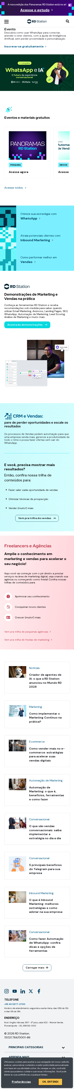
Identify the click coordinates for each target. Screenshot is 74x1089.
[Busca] (67, 21)
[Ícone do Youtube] (14, 991)
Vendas (26, 262)
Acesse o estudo (35, 10)
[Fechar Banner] (69, 5)
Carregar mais (35, 967)
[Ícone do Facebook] (39, 991)
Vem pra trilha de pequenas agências (26, 631)
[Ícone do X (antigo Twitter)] (31, 991)
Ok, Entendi (50, 1081)
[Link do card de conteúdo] (27, 152)
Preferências (21, 1082)
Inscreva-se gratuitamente (24, 46)
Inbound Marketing (35, 240)
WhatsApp (28, 218)
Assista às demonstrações (25, 324)
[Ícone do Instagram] (6, 991)
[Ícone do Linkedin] (22, 991)
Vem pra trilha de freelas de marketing (26, 639)
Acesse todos (13, 188)
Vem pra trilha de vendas (34, 518)
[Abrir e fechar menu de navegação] (6, 21)
